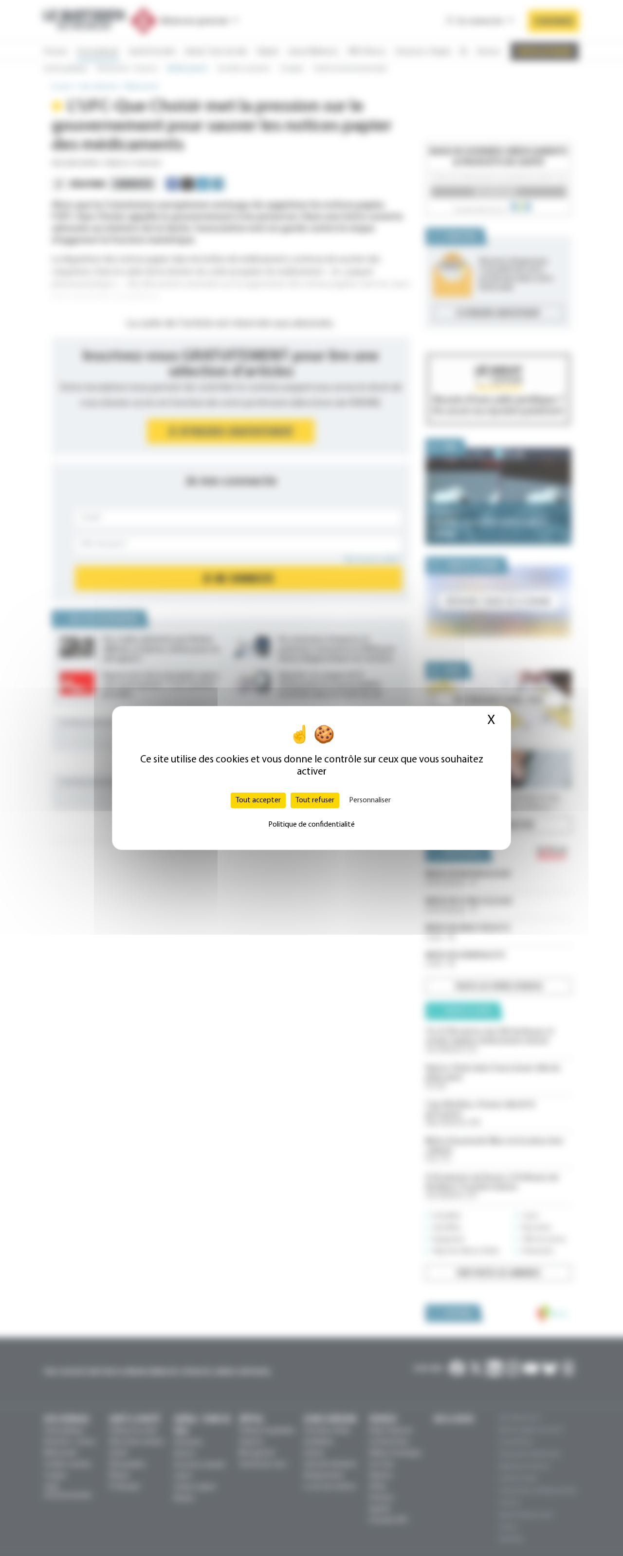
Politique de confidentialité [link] (311, 825)
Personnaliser (370, 800)
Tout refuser (314, 800)
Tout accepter (258, 800)
